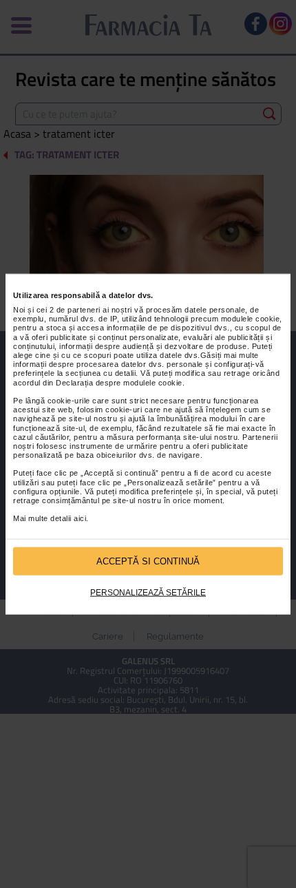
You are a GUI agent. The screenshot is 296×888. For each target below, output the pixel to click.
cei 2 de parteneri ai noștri (84, 310)
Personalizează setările (148, 593)
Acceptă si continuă (148, 561)
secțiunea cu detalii (100, 373)
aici (80, 518)
